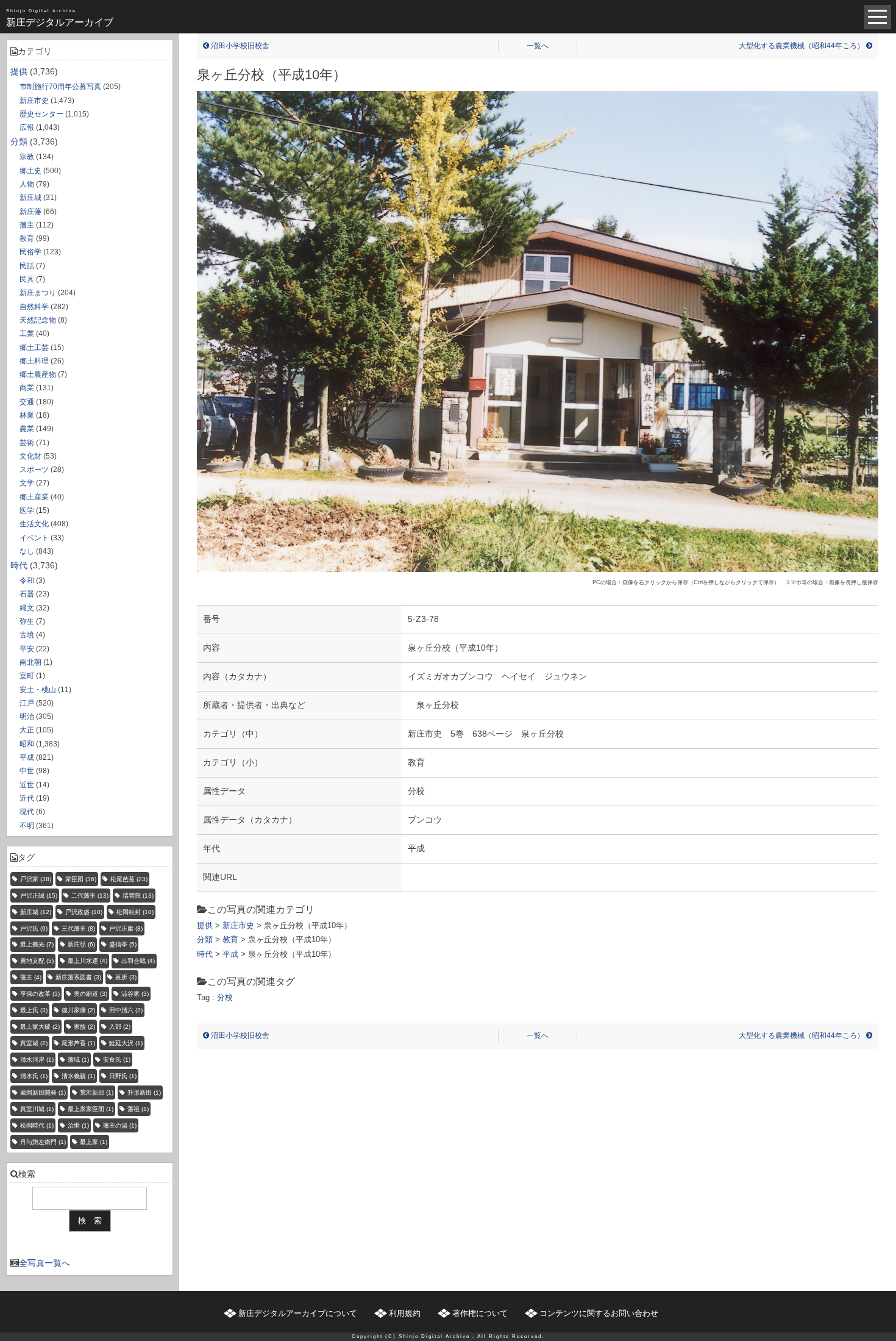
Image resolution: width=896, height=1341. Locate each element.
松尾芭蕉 (129, 879)
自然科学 (34, 306)
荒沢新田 (96, 1092)
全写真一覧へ (44, 1263)
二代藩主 (89, 895)
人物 (27, 184)
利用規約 (405, 1313)
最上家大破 (40, 1026)
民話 (27, 266)
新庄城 (30, 197)
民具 (27, 279)
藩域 (78, 1059)
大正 (27, 730)
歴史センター (41, 114)
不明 (27, 825)
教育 (27, 238)
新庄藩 (30, 211)
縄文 (27, 608)
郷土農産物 (38, 374)
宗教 (27, 156)
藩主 (27, 225)
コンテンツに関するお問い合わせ (598, 1313)
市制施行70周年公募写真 (60, 86)
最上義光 (37, 944)
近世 (27, 785)
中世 (27, 771)
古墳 (27, 635)
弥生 (27, 621)
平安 (27, 649)
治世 (78, 1125)
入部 (119, 1026)
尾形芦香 (78, 1043)
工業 (27, 333)
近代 (27, 798)
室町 (27, 675)
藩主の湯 (120, 1125)
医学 (27, 510)
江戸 (27, 703)
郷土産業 (34, 497)
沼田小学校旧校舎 (239, 45)
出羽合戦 (138, 960)
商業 (27, 388)
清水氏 (34, 1076)
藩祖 (138, 1109)
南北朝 (30, 662)
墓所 (126, 977)
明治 (27, 716)
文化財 (30, 456)
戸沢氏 (34, 928)
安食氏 (116, 1059)
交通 (27, 402)
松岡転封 (135, 912)
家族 (84, 1026)
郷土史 (30, 170)
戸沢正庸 (126, 928)
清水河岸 (37, 1059)
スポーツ (34, 469)
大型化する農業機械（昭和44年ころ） (802, 45)
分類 (18, 141)
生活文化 (34, 524)
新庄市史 (34, 100)
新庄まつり (38, 292)
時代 (18, 565)
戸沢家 (35, 879)
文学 (27, 483)
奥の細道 (90, 993)
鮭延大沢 (126, 1043)
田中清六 (126, 1010)
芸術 (27, 442)
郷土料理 (34, 361)
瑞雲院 (138, 895)
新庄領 (81, 944)
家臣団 (80, 879)
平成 (27, 757)
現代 (27, 811)
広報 (27, 127)
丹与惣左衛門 (43, 1142)
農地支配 (37, 960)
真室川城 (37, 1109)
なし (27, 551)
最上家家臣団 (90, 1109)
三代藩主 (78, 928)
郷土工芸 (34, 347)
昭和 (27, 744)
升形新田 (144, 1092)
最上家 (93, 1142)
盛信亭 (123, 944)
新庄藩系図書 (78, 977)
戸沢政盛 (83, 912)
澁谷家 (135, 993)
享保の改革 (40, 993)
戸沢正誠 (38, 895)
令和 (27, 580)
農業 (27, 428)
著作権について (480, 1313)
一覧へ (538, 45)
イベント (34, 538)
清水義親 (78, 1076)
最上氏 (34, 1010)
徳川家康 (78, 1010)
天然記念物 (38, 320)
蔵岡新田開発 (43, 1092)
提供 (18, 71)
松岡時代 (37, 1125)
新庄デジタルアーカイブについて (297, 1313)
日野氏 (123, 1076)
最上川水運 (87, 960)
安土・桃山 (38, 689)
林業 (27, 415)
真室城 (34, 1043)
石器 (27, 594)
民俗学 (30, 252)
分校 (225, 997)
